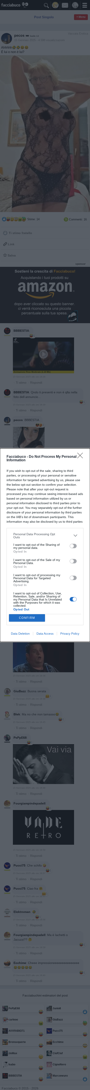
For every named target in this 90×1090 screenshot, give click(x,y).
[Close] (81, 457)
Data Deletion (20, 633)
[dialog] (45, 545)
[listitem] (45, 536)
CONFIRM (27, 617)
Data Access (45, 633)
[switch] (73, 546)
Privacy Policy (69, 633)
